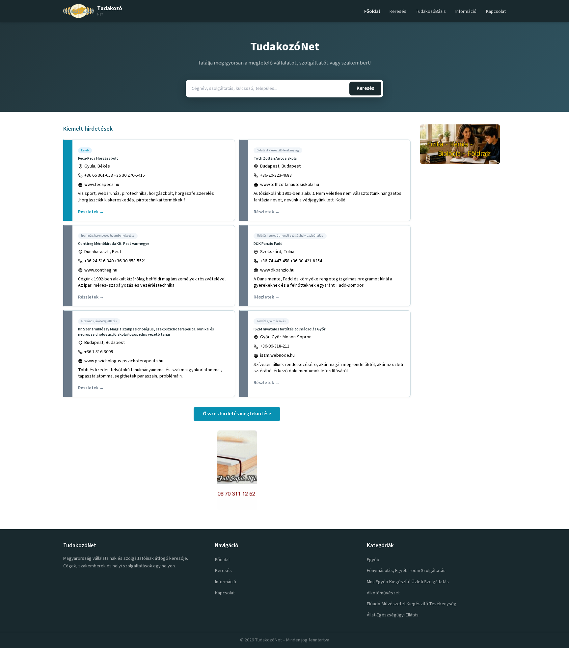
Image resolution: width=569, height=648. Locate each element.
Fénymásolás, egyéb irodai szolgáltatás (406, 570)
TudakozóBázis (431, 11)
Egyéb (373, 559)
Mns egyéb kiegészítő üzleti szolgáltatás (408, 581)
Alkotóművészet (383, 592)
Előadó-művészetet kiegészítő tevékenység (411, 603)
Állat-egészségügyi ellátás (393, 614)
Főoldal (372, 11)
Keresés (398, 11)
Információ (465, 11)
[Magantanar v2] (463, 144)
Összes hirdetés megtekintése (237, 413)
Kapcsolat (496, 11)
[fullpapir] (237, 470)
